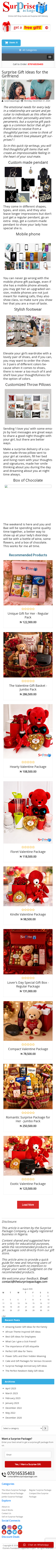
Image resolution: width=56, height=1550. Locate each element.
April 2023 (10, 1388)
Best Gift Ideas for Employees (20, 1336)
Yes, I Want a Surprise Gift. (28, 1464)
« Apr (4, 1316)
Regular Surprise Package (40, 1490)
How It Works (7, 1510)
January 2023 (12, 1403)
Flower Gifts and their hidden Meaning (25, 1356)
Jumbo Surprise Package (12, 1496)
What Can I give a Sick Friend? (20, 1341)
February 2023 (12, 1398)
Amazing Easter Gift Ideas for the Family (26, 1326)
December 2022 (13, 1407)
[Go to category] (45, 1428)
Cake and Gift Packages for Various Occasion (28, 1360)
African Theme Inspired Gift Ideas (23, 1331)
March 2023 (11, 1393)
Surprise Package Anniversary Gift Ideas (26, 1365)
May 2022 (10, 1412)
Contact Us (6, 1513)
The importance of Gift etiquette (22, 1346)
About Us (6, 1506)
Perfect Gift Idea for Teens (19, 1351)
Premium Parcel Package (12, 1493)
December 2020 (13, 1417)
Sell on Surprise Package (12, 1516)
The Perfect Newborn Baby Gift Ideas (24, 1370)
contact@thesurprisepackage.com (22, 1476)
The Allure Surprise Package (14, 1490)
